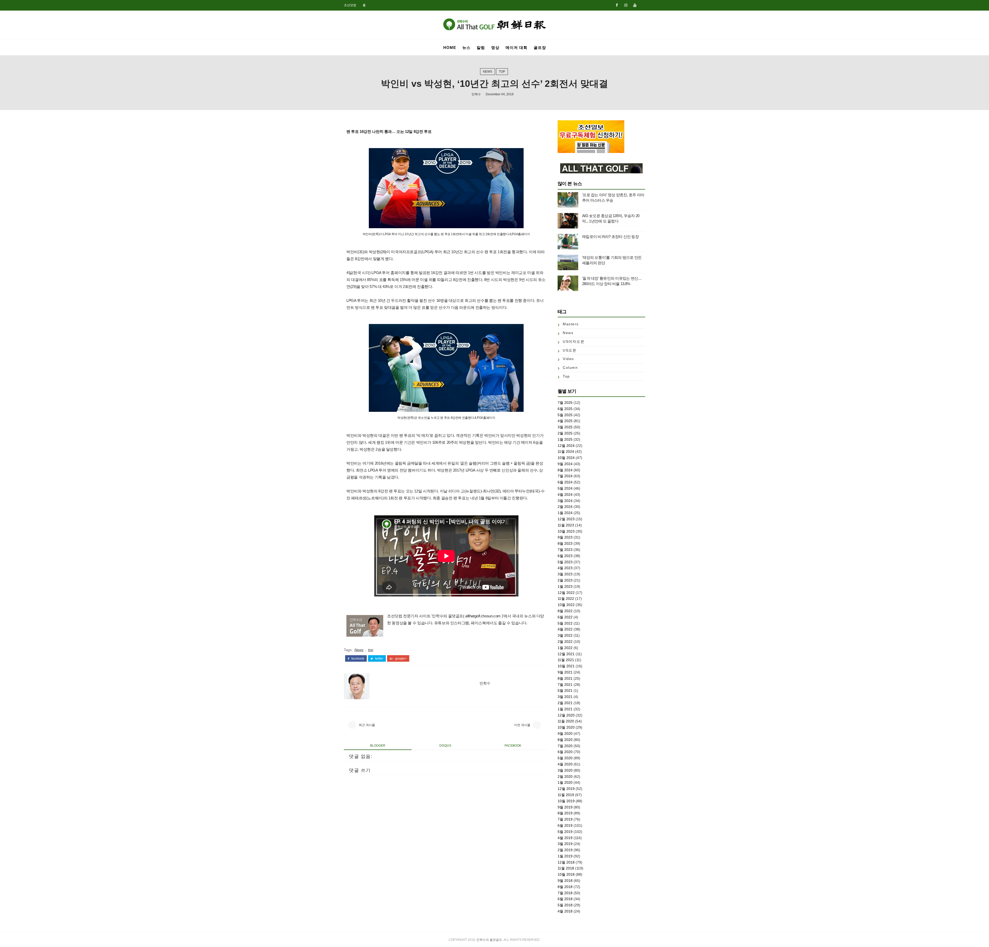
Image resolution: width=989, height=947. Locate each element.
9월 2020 (565, 733)
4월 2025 (565, 421)
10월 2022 (566, 605)
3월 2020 (565, 770)
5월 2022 (565, 623)
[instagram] (626, 5)
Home (449, 47)
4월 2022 (565, 629)
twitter (378, 658)
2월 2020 (565, 776)
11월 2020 (566, 721)
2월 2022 (565, 641)
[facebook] (617, 5)
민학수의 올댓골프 (489, 940)
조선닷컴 (350, 5)
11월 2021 (566, 660)
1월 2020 (565, 782)
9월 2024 (565, 464)
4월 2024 (565, 494)
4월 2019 (565, 838)
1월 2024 (565, 513)
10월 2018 (566, 874)
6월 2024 (565, 482)
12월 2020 (566, 715)
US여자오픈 (573, 341)
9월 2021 (565, 672)
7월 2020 (565, 746)
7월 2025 (565, 402)
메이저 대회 (516, 47)
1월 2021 (565, 709)
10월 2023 (566, 531)
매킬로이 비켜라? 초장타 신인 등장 (610, 236)
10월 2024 (566, 458)
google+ (400, 658)
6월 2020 (565, 752)
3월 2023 (565, 574)
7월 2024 (565, 476)
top (502, 71)
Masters (571, 324)
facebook (357, 658)
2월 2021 (565, 703)
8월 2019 (565, 813)
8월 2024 (565, 470)
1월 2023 (565, 586)
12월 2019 (566, 789)
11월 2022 (566, 598)
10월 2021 (566, 666)
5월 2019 (565, 832)
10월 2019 (566, 801)
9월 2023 (565, 537)
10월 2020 (566, 727)
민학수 (476, 94)
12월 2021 (566, 654)
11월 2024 (566, 451)
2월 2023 (565, 580)
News (487, 71)
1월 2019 (565, 856)
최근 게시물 (367, 725)
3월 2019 (565, 844)
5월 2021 (565, 690)
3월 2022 (565, 635)
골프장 (540, 47)
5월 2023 (565, 562)
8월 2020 (565, 740)
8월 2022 (565, 611)
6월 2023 (565, 556)
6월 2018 (565, 899)
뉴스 (466, 47)
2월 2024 (565, 507)
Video (568, 359)
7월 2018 (565, 893)
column (570, 367)
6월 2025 (565, 409)
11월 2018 (566, 868)
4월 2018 (565, 911)
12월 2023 (566, 519)
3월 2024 (565, 501)
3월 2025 (565, 427)
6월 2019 (565, 825)
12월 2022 (566, 593)
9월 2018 (565, 880)
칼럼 (481, 47)
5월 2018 (565, 905)
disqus (445, 745)
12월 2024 (566, 445)
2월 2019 (565, 850)
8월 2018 (565, 887)
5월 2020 (565, 758)
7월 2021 (565, 684)
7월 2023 (565, 550)
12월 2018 (566, 862)
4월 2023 (565, 568)
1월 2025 (565, 439)
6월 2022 (565, 617)
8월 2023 (565, 543)
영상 (495, 47)
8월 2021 (565, 678)
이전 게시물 (522, 725)
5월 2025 (565, 415)
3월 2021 (565, 697)
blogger (377, 745)
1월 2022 (565, 648)
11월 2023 (566, 525)
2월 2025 (565, 433)
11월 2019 (566, 795)
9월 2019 (565, 807)
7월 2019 (565, 819)
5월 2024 (565, 488)
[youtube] (635, 5)
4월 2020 (565, 764)
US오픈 (569, 350)
